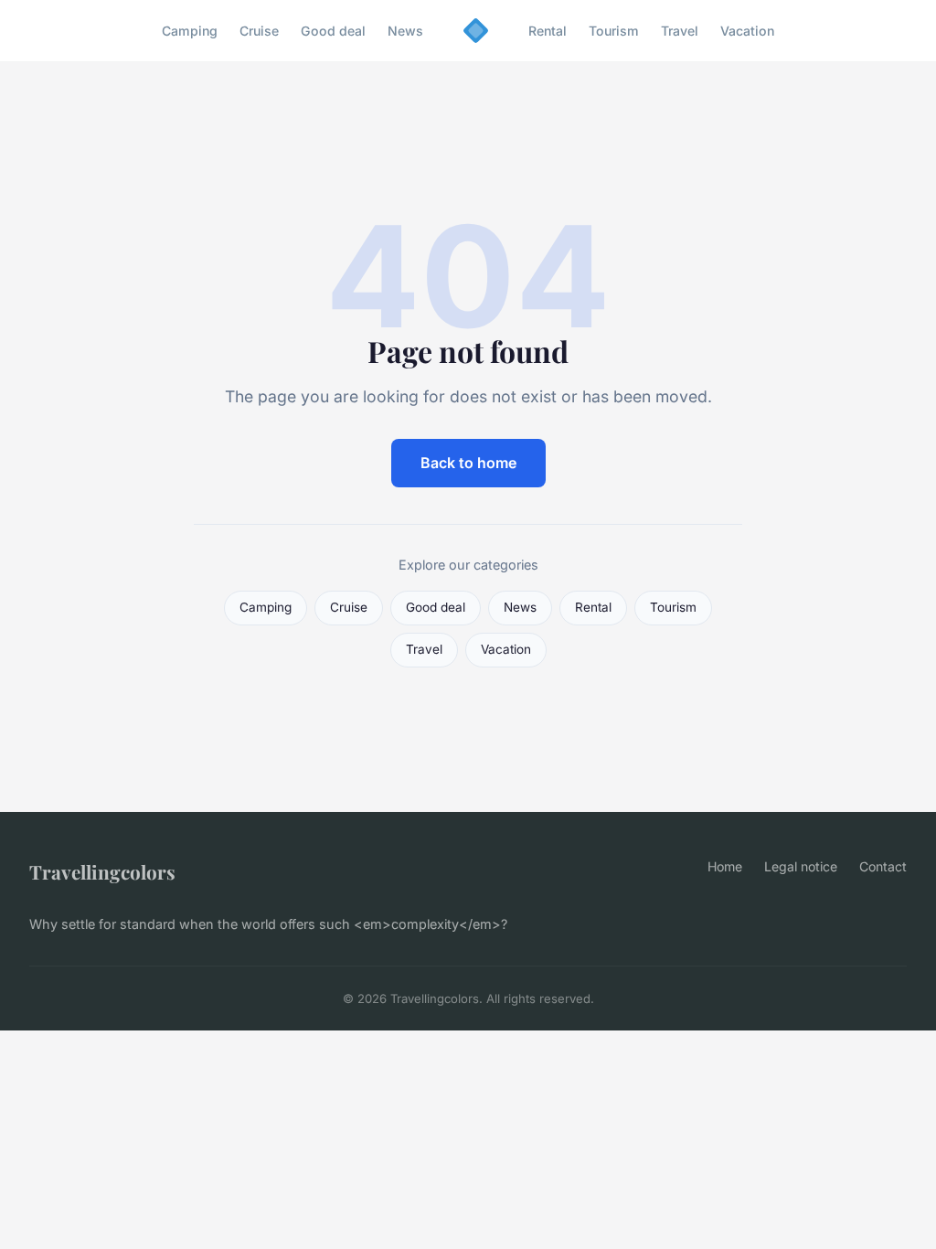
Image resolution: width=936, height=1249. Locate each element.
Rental (547, 30)
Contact (883, 866)
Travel (679, 30)
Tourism (614, 30)
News (405, 30)
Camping (190, 30)
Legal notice (800, 866)
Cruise (259, 30)
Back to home (468, 463)
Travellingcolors (102, 871)
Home (724, 866)
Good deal (333, 30)
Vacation (747, 30)
